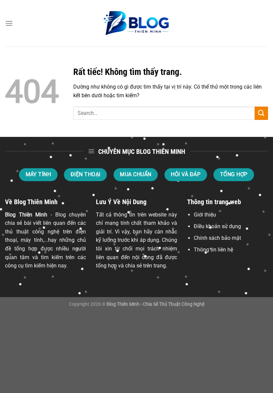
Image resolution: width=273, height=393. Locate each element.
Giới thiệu (205, 214)
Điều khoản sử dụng (217, 226)
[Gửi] (261, 113)
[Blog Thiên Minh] (136, 23)
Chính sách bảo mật (217, 238)
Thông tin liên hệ (213, 249)
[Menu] (9, 23)
